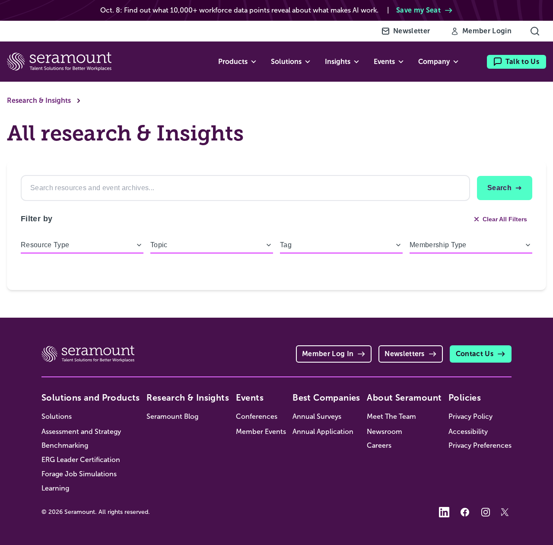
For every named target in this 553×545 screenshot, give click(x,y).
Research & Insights (39, 100)
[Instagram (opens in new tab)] (485, 512)
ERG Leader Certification (80, 459)
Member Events (261, 431)
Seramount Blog (172, 416)
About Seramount (404, 397)
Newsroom (384, 431)
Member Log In (327, 353)
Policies (464, 397)
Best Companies (326, 397)
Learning (55, 488)
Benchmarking (64, 445)
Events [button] (384, 61)
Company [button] (434, 61)
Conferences (256, 416)
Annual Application (322, 431)
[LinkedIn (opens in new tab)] (444, 512)
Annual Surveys (316, 416)
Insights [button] (337, 61)
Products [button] (233, 61)
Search (499, 187)
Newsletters (405, 353)
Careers (379, 445)
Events (250, 397)
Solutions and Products (90, 397)
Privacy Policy (470, 416)
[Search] (535, 31)
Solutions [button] (286, 61)
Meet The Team (391, 416)
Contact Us (474, 353)
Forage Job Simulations (79, 474)
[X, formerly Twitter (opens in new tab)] (506, 512)
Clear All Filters (505, 219)
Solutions (56, 416)
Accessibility (468, 431)
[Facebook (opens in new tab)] (465, 512)
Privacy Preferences (480, 445)
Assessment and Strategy (81, 431)
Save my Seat (418, 10)
